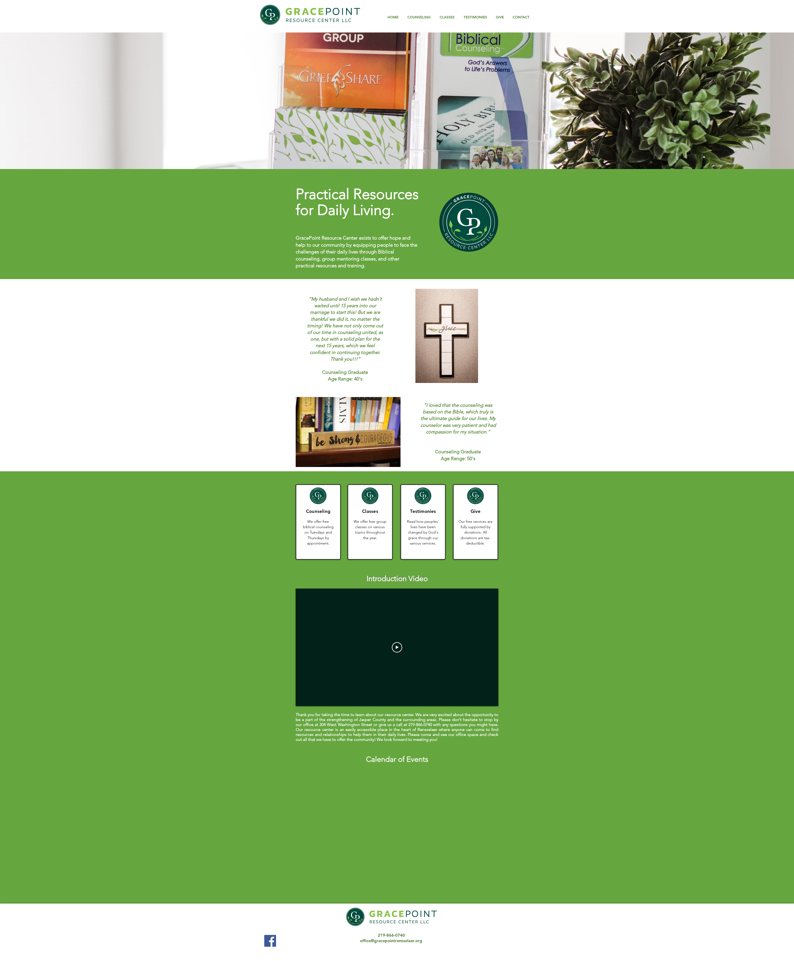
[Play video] (397, 647)
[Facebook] (270, 941)
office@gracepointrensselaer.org (391, 940)
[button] (397, 100)
